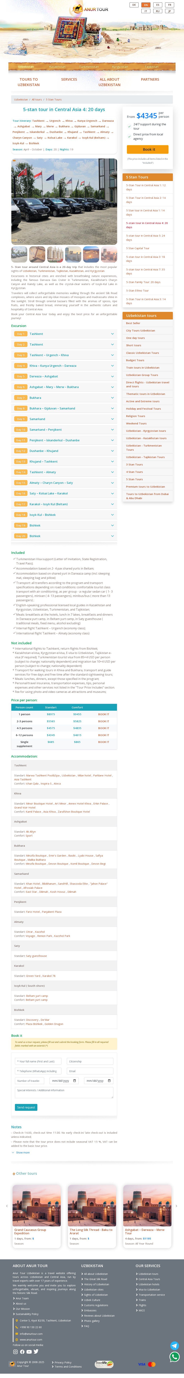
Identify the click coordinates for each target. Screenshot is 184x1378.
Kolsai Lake (55, 137)
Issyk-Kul (18, 143)
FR (169, 4)
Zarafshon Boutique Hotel (74, 811)
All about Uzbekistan (95, 1274)
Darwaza (108, 120)
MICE (141, 1310)
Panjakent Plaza (51, 911)
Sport (29, 835)
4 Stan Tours (134, 472)
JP (170, 11)
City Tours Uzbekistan (140, 330)
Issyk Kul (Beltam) (93, 137)
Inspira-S (46, 783)
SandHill (63, 883)
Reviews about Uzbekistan (99, 1315)
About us (20, 1303)
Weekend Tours (136, 423)
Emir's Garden (58, 855)
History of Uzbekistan (96, 1284)
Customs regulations (95, 1305)
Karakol (72, 137)
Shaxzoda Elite (79, 883)
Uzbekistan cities (93, 1289)
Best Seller (133, 323)
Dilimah (44, 891)
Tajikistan (151, 67)
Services (69, 79)
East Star (32, 891)
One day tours (135, 338)
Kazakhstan (57, 67)
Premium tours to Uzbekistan (145, 486)
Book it (103, 714)
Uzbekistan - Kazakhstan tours (146, 438)
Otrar (30, 931)
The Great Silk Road (95, 1279)
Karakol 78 (49, 976)
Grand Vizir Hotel (24, 807)
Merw (50, 126)
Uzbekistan (26, 67)
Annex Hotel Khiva (80, 803)
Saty (40, 137)
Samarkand (98, 126)
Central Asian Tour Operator (91, 3)
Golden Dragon (54, 1024)
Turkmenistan (89, 67)
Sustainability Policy (26, 1314)
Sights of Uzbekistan (95, 1294)
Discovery (32, 1019)
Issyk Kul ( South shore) (29, 985)
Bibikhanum (49, 883)
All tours (37, 99)
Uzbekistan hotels (148, 1284)
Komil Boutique (80, 863)
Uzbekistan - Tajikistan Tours (145, 457)
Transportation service (151, 1294)
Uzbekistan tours (148, 1274)
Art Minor (61, 803)
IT (146, 11)
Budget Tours (135, 360)
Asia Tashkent (22, 779)
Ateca (57, 783)
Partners (150, 79)
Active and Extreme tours (143, 401)
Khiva (69, 120)
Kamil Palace (34, 811)
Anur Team (22, 1298)
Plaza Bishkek (34, 1024)
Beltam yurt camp (37, 996)
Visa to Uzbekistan (149, 1289)
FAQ (86, 1326)
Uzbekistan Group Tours (142, 375)
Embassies (89, 1310)
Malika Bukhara (36, 859)
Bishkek (34, 143)
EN (146, 5)
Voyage (31, 936)
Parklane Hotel (102, 775)
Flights (142, 1305)
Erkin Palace (101, 803)
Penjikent (19, 132)
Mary (38, 126)
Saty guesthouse (36, 956)
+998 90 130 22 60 (30, 1327)
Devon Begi (98, 863)
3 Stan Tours (134, 464)
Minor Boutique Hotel (39, 803)
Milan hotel (85, 775)
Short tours (133, 345)
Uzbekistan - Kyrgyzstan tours (146, 431)
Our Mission (22, 1308)
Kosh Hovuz (58, 891)
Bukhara (64, 126)
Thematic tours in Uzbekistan (145, 394)
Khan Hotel (33, 883)
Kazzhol (40, 931)
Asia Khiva (49, 811)
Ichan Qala (32, 783)
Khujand (73, 132)
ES (157, 4)
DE (134, 4)
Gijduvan (80, 126)
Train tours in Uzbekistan (142, 367)
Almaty (105, 132)
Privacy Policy (63, 1362)
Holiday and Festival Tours (143, 408)
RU (158, 11)
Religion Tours (135, 416)
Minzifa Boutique (36, 855)
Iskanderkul (37, 132)
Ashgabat (23, 126)
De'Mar (45, 1019)
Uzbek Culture (91, 1300)
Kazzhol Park (62, 936)
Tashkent (38, 120)
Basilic (72, 855)
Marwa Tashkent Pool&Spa (43, 775)
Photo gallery (91, 1321)
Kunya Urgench (87, 120)
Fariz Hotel (33, 911)
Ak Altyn (31, 831)
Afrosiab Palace (32, 887)
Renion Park (45, 936)
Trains (142, 1300)
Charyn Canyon (22, 137)
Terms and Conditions (68, 1366)
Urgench (55, 120)
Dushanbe (56, 132)
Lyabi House (86, 855)
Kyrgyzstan (120, 67)
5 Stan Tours (54, 99)
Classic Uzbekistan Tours (142, 353)
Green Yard (33, 976)
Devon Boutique (58, 863)
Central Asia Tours (149, 1279)
